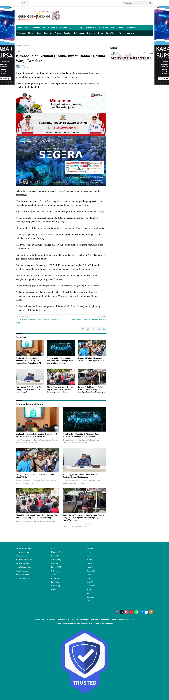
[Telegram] (141, 612)
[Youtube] (131, 612)
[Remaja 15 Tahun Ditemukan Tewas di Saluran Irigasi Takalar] (92, 348)
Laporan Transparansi (120, 620)
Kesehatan (55, 578)
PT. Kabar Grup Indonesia (102, 623)
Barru (88, 590)
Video (113, 28)
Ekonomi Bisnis (39, 28)
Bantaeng (48, 33)
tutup (12, 7)
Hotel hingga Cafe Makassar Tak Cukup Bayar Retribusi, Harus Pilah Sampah (29, 389)
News (27, 28)
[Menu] (17, 3)
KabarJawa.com (22, 556)
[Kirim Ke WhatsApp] (104, 329)
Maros (30, 33)
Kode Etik (51, 620)
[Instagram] (127, 612)
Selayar (58, 33)
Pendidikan (55, 582)
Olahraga (79, 28)
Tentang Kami (39, 620)
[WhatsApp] (136, 612)
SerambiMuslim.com (23, 575)
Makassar (21, 33)
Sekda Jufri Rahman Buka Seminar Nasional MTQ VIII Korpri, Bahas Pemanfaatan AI (28, 360)
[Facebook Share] (83, 329)
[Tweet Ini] (88, 329)
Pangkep (67, 33)
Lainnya (130, 28)
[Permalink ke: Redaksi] (18, 66)
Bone (88, 593)
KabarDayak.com (22, 563)
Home (19, 28)
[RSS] (151, 612)
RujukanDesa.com (22, 578)
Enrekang (90, 597)
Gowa (38, 33)
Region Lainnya (125, 33)
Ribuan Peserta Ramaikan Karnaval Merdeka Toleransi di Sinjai (37, 320)
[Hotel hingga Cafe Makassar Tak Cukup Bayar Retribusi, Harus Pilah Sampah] (30, 377)
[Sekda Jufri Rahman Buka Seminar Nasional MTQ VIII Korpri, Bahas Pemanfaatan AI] (30, 348)
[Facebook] (117, 612)
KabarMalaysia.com (23, 567)
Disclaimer (84, 620)
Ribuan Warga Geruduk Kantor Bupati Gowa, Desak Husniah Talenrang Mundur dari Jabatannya (60, 389)
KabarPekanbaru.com (24, 560)
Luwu (100, 33)
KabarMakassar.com (23, 548)
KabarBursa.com (22, 571)
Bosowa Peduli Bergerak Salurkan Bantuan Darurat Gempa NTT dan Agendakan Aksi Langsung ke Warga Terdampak (91, 389)
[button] (150, 3)
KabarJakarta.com (22, 552)
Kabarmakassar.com (64, 623)
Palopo (89, 601)
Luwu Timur (111, 33)
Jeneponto (91, 33)
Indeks (24, 3)
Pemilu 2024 (91, 28)
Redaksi (23, 65)
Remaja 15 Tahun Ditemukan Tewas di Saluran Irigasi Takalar (91, 359)
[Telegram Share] (99, 329)
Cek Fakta (103, 28)
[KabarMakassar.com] (39, 15)
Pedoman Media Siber (100, 620)
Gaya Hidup (55, 586)
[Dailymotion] (146, 612)
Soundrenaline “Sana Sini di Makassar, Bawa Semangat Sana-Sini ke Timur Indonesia (60, 360)
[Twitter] (122, 612)
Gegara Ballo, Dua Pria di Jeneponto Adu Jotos (88, 318)
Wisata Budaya (66, 28)
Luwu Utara (90, 586)
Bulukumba (79, 33)
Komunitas (52, 28)
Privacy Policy (63, 620)
